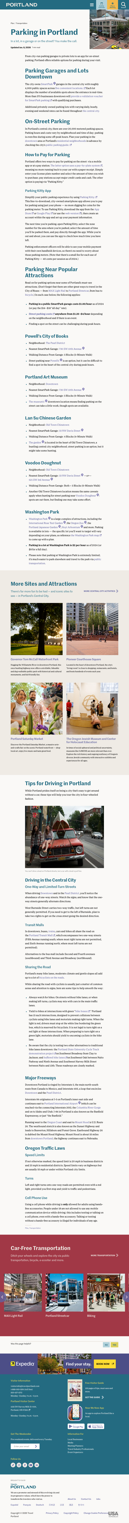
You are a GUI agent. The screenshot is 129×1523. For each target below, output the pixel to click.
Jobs (98, 1499)
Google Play (43, 213)
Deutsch (40, 1504)
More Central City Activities (99, 591)
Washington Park (38, 518)
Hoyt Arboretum (71, 527)
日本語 (52, 1504)
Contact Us (86, 1499)
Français (27, 1504)
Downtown (52, 383)
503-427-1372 (16, 1392)
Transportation (21, 23)
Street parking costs (40, 314)
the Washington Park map (85, 535)
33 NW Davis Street (69, 430)
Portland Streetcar (79, 290)
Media (70, 1442)
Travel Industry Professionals (81, 1449)
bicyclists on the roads (51, 977)
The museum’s (36, 401)
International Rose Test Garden (46, 523)
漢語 (71, 1504)
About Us (72, 1499)
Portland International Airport (61, 1103)
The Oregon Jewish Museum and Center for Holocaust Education (91, 740)
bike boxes (81, 1011)
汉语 (62, 1504)
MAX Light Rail (57, 290)
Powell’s (54, 360)
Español (14, 1504)
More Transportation (103, 1255)
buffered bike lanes (54, 1057)
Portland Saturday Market (27, 739)
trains (52, 931)
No (106, 1344)
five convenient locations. (69, 88)
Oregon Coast (54, 1122)
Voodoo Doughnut (86, 495)
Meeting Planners (75, 1446)
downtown (31, 140)
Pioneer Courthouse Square (83, 659)
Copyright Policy (71, 1513)
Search (123, 7)
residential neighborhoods (71, 140)
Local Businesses (75, 1439)
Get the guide (92, 1397)
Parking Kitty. (87, 197)
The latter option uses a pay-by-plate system (75, 165)
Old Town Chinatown (57, 424)
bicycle (29, 294)
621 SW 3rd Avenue (39, 479)
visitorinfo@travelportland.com (25, 1386)
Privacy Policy (52, 1513)
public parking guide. (57, 144)
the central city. (91, 110)
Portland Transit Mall (41, 935)
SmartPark (47, 84)
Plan (12, 23)
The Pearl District (55, 342)
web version (71, 213)
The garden (35, 442)
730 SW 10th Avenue (70, 348)
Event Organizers (75, 1452)
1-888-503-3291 (17, 1389)
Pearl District (72, 893)
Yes (114, 1344)
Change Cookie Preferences (96, 1513)
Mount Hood (82, 1122)
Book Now (102, 1364)
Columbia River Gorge (88, 1107)
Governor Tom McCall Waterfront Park (35, 659)
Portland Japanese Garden (43, 527)
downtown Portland (42, 1138)
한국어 (81, 1504)
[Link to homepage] (21, 4)
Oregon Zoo (77, 523)
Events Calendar (102, 6)
